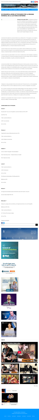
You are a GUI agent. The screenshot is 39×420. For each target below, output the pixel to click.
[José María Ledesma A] (29, 379)
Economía (24, 9)
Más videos (36, 385)
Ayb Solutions (24, 413)
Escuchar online (34, 9)
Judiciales (10, 9)
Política (6, 9)
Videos (28, 9)
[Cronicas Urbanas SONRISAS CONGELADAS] (10, 379)
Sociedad (19, 9)
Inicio (3, 9)
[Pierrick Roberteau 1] (29, 368)
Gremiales (15, 9)
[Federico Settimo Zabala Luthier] (10, 368)
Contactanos (23, 412)
